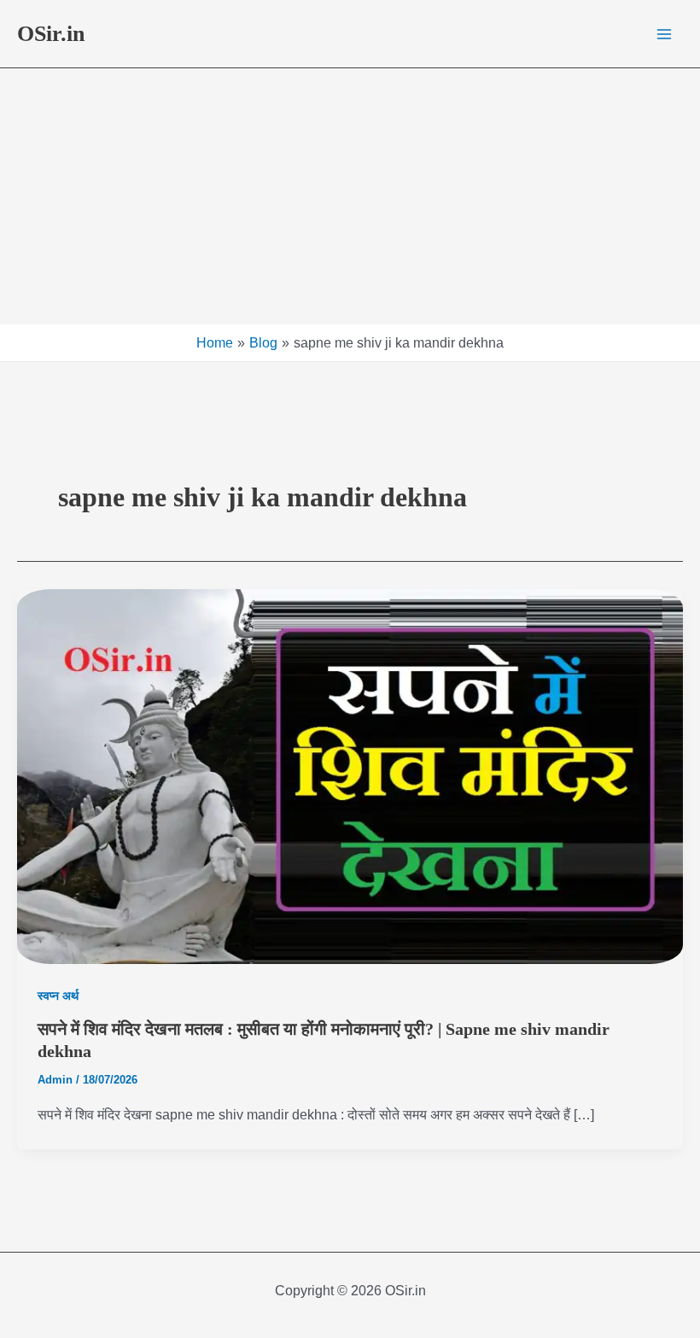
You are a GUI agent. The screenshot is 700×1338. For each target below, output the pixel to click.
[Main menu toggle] (664, 34)
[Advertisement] (350, 196)
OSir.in (51, 33)
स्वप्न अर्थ (58, 995)
